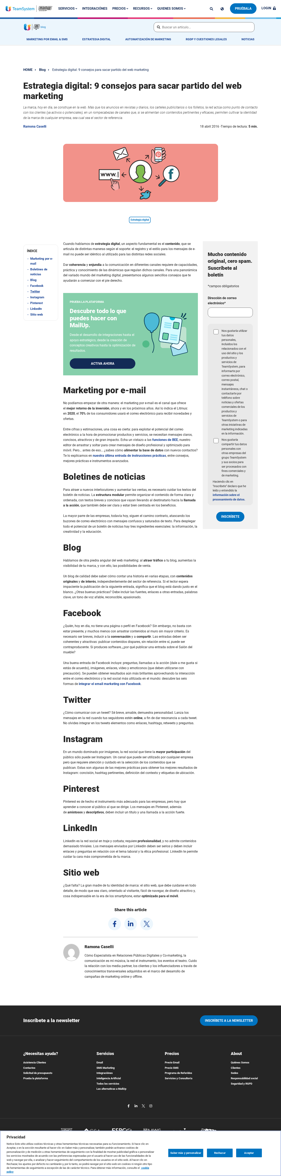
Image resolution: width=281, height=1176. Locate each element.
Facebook (36, 286)
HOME (28, 70)
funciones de (165, 440)
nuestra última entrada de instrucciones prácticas (129, 456)
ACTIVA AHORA (102, 363)
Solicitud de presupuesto (37, 1073)
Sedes (234, 1073)
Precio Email (172, 1062)
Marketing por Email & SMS (47, 39)
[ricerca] (211, 9)
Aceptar (249, 1152)
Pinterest (36, 303)
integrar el (110, 684)
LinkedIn (36, 309)
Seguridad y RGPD (241, 1083)
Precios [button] (119, 8)
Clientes (235, 1067)
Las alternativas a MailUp (111, 1088)
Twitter (35, 291)
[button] (41, 251)
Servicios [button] (66, 8)
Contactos (29, 1067)
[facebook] (114, 924)
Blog (42, 70)
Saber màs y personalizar (185, 1152)
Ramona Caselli (34, 126)
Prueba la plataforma (35, 1078)
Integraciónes (94, 8)
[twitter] (146, 924)
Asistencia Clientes (34, 1062)
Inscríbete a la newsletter (229, 1021)
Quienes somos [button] (170, 8)
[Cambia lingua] (222, 9)
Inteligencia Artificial (108, 1078)
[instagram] (150, 1106)
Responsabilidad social (244, 1078)
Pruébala (243, 8)
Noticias (248, 39)
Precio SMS (172, 1067)
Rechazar (220, 1152)
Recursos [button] (142, 8)
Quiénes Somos (240, 1062)
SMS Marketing (105, 1067)
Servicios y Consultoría (178, 1078)
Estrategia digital (96, 39)
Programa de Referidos (178, 1073)
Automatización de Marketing (148, 39)
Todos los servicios (107, 1083)
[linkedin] (130, 924)
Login (266, 8)
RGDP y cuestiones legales (206, 39)
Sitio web (36, 314)
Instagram (37, 297)
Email (99, 1062)
